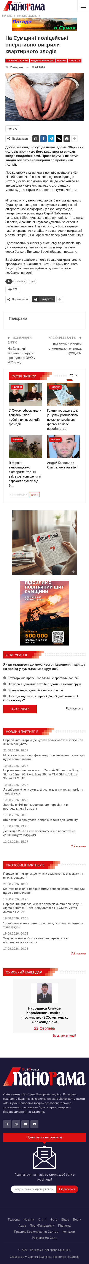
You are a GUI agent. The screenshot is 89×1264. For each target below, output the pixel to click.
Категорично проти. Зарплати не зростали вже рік (42, 678)
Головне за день (17, 60)
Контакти (68, 1231)
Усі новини (78, 846)
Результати (74, 708)
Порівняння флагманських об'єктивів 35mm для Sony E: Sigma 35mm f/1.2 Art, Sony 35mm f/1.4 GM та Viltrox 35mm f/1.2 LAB (42, 774)
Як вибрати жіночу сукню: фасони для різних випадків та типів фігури (43, 791)
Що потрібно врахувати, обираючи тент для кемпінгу (40, 819)
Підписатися (67, 1189)
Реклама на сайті (44, 1237)
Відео (65, 1219)
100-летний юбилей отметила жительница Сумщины (65, 348)
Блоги (77, 1219)
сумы (32, 281)
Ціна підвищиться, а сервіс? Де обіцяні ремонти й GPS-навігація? (40, 698)
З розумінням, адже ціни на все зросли (35, 690)
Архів (22, 1225)
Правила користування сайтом (36, 1231)
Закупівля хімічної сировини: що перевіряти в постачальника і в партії (35, 806)
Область (75, 60)
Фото (53, 1219)
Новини (61, 60)
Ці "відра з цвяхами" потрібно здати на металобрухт (44, 684)
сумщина (20, 281)
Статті (42, 1219)
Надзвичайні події (42, 60)
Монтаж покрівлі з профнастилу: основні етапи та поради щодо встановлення (44, 757)
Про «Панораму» (42, 1225)
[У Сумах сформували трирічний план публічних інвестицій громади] (25, 394)
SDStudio (73, 1256)
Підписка (64, 1225)
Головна (14, 1219)
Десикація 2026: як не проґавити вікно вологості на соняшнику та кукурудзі (39, 833)
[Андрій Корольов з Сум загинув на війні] (63, 446)
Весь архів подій (64, 1035)
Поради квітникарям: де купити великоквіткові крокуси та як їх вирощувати (43, 742)
